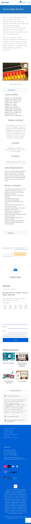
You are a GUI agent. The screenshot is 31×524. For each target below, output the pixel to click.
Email (5, 331)
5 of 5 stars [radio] (25, 308)
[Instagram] (5, 466)
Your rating (6, 302)
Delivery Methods (8, 248)
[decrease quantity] (4, 254)
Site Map (6, 436)
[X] (9, 466)
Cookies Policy (8, 433)
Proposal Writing (22, 381)
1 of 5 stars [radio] (5, 308)
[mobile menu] (28, 2)
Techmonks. (20, 518)
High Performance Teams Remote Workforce (22, 364)
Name (5, 327)
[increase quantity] (11, 254)
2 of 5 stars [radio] (10, 308)
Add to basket (20, 254)
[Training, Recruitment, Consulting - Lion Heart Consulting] (5, 2)
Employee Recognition (9, 363)
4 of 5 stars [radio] (20, 308)
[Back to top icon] (15, 486)
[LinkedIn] (17, 466)
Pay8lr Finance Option (10, 437)
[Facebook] (13, 466)
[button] (25, 65)
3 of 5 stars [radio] (15, 308)
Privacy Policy (8, 431)
